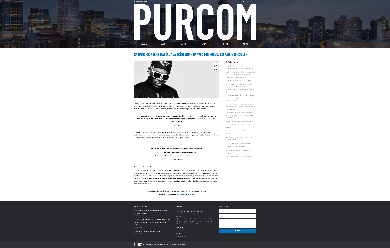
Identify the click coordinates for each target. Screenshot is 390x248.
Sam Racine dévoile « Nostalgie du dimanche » (240, 121)
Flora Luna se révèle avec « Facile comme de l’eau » (239, 132)
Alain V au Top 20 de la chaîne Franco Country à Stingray (240, 126)
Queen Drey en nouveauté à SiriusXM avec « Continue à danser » (240, 138)
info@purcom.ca (250, 2)
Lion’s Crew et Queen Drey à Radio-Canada (239, 156)
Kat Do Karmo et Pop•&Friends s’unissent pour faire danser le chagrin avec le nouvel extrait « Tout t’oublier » (240, 115)
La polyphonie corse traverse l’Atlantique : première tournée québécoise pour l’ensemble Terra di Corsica (240, 106)
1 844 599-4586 (141, 2)
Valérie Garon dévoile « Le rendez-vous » (238, 143)
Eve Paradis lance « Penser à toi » (236, 147)
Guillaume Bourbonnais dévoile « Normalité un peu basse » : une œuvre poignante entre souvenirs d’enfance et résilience (240, 74)
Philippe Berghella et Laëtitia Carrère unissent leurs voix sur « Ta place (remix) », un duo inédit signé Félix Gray (240, 97)
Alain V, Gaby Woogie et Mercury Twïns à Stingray (238, 151)
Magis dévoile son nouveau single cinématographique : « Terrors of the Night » (239, 67)
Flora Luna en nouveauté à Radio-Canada (239, 81)
